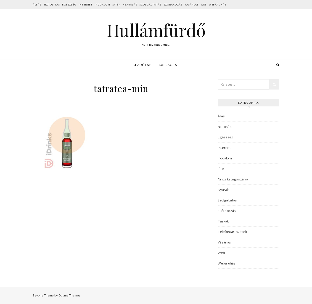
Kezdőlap (142, 65)
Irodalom (102, 4)
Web (204, 4)
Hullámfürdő (156, 30)
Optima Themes (69, 295)
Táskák (223, 221)
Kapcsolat (169, 65)
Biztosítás (51, 4)
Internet (86, 4)
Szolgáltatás (150, 4)
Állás (37, 4)
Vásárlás (191, 4)
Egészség (69, 4)
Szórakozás (173, 4)
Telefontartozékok (232, 231)
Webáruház (217, 4)
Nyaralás (130, 4)
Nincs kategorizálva (233, 179)
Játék (116, 4)
